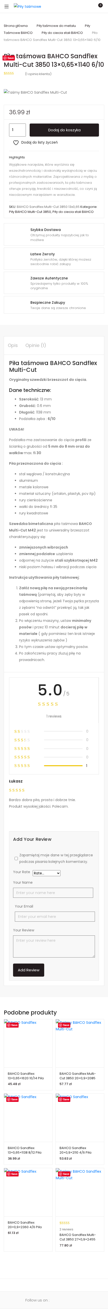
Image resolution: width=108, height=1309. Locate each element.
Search (76, 6)
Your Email (24, 906)
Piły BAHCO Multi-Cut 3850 (30, 211)
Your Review (23, 930)
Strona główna (16, 25)
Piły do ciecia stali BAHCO (62, 32)
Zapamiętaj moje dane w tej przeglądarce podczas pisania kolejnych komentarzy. (56, 858)
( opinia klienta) (38, 74)
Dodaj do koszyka (64, 130)
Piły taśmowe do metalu (56, 25)
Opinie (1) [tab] (35, 345)
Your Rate (21, 872)
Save (11, 58)
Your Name (23, 882)
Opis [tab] (13, 345)
